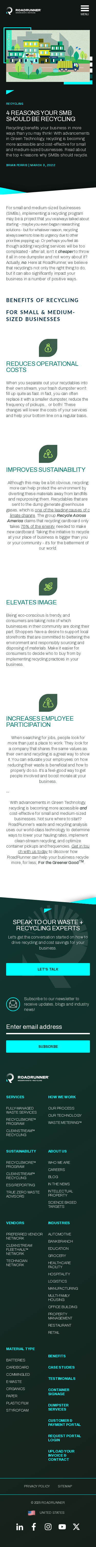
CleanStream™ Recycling (20, 1133)
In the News (59, 1184)
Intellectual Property (60, 1193)
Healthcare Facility (59, 1265)
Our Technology (65, 1115)
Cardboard (17, 1367)
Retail (54, 1333)
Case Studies (61, 1367)
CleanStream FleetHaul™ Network (19, 1250)
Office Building (62, 1307)
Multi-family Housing (59, 1298)
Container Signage (58, 1392)
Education (58, 1249)
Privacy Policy (37, 1486)
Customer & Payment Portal (64, 1423)
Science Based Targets (62, 1205)
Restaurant (60, 1325)
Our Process (61, 1108)
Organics (15, 1389)
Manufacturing (63, 1288)
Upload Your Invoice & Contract (61, 1455)
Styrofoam (17, 1410)
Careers (56, 1170)
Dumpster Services (58, 1407)
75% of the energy (38, 526)
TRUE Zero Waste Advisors (22, 1194)
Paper (11, 1396)
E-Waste (14, 1382)
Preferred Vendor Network (24, 1236)
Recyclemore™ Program (21, 1165)
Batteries (15, 1360)
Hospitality (59, 1274)
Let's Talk (48, 969)
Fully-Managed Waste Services (21, 1110)
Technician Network (16, 1263)
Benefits (57, 1356)
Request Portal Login (64, 1438)
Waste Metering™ (65, 1123)
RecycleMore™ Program (21, 1122)
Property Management (60, 1316)
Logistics (57, 1281)
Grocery (57, 1256)
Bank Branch (60, 1241)
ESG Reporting (20, 1185)
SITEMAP (65, 1486)
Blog (53, 1177)
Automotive (59, 1234)
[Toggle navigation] (85, 10)
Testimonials (62, 1379)
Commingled (18, 1375)
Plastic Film (17, 1403)
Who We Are (59, 1163)
